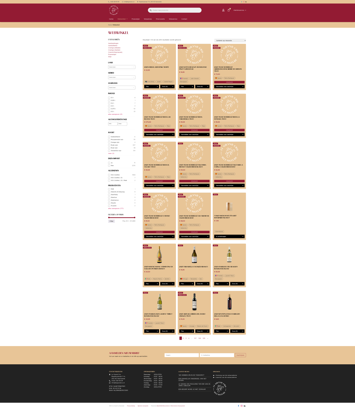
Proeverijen (136, 19)
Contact (184, 19)
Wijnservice (173, 19)
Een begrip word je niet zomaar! (192, 389)
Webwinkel (122, 19)
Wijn (109, 57)
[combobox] (118, 67)
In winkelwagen (221, 236)
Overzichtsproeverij (115, 52)
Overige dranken (114, 50)
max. (120, 123)
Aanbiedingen (113, 43)
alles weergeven (115, 114)
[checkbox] (121, 98)
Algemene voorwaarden (143, 405)
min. (110, 123)
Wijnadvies (148, 19)
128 (199, 338)
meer (111, 153)
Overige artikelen (114, 48)
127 (195, 338)
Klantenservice (239, 10)
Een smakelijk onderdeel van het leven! (192, 379)
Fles (147, 86)
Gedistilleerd (112, 45)
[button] (133, 67)
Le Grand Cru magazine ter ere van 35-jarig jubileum (194, 385)
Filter (111, 221)
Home (111, 19)
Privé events (160, 19)
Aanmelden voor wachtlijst (224, 86)
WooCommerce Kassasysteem (178, 405)
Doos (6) (165, 86)
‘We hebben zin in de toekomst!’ (191, 375)
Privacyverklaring (131, 405)
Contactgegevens (115, 371)
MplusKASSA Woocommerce (163, 405)
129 (204, 338)
